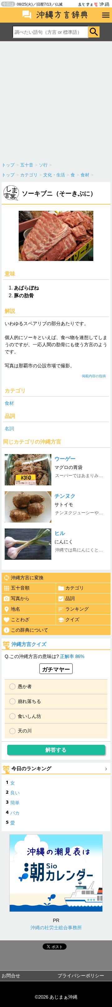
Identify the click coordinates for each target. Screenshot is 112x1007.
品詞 (70, 598)
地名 (15, 609)
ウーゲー (65, 459)
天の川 (25, 730)
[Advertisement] (56, 100)
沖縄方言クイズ (29, 644)
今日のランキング (31, 768)
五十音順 (20, 587)
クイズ (72, 619)
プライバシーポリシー (81, 975)
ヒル (59, 533)
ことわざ (20, 619)
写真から (20, 598)
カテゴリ (74, 587)
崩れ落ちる (29, 701)
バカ (15, 812)
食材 (9, 403)
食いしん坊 (29, 716)
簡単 (15, 802)
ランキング (77, 609)
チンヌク (65, 496)
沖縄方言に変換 (27, 577)
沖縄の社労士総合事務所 (56, 927)
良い (15, 792)
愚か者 (25, 686)
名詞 (9, 428)
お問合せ (11, 975)
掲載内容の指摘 (94, 376)
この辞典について (29, 630)
